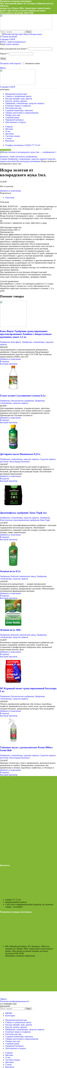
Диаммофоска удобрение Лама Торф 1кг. (23, 512)
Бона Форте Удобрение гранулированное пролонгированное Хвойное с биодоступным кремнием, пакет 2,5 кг (26, 334)
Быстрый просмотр (8, 364)
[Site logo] (26, 29)
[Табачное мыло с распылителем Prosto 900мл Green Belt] (13, 742)
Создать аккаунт (12, 44)
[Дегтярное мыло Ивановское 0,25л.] (13, 449)
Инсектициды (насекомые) (28, 161)
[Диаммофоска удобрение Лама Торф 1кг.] (13, 508)
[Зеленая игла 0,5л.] (13, 566)
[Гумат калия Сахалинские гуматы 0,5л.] (13, 390)
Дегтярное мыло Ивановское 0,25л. (20, 454)
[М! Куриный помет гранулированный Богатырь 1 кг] (13, 683)
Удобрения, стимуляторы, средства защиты (27, 159)
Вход (3, 59)
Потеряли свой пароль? (10, 63)
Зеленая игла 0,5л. (10, 571)
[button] (4, 361)
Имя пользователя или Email (13, 49)
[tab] (9, 197)
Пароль (4, 53)
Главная (4, 159)
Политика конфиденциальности (14, 1001)
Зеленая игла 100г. (10, 629)
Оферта (3, 999)
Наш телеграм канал (33, 34)
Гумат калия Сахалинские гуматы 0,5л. (23, 395)
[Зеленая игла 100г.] (13, 625)
